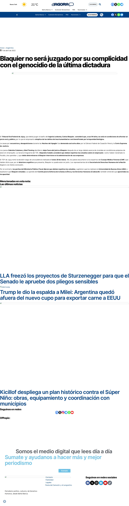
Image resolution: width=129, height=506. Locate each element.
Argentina (10, 48)
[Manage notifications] (4, 501)
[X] (115, 4)
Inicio (2, 48)
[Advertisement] (64, 30)
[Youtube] (105, 483)
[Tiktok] (110, 483)
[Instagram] (62, 412)
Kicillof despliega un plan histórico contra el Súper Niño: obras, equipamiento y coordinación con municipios (60, 398)
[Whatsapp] (118, 4)
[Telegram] (121, 4)
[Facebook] (112, 4)
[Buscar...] (100, 4)
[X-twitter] (92, 483)
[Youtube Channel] (72, 412)
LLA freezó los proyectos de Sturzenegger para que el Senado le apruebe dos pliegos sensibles (64, 278)
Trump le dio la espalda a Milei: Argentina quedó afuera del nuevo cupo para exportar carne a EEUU (60, 295)
